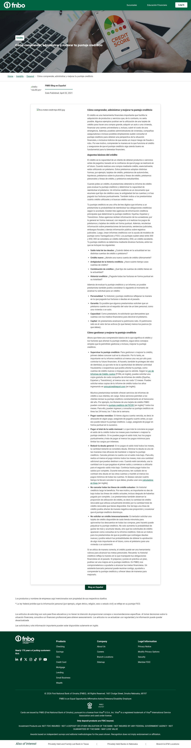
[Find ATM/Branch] (114, 5)
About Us (101, 646)
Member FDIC (144, 662)
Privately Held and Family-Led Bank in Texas (68, 744)
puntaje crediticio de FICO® (121, 405)
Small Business (63, 677)
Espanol (30, 76)
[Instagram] (30, 659)
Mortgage (60, 667)
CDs (58, 657)
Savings (60, 651)
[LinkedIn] (16, 659)
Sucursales (132, 5)
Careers (100, 651)
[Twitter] (25, 659)
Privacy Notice (144, 646)
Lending (60, 672)
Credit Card (61, 662)
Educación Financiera (157, 5)
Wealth (59, 683)
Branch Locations (105, 657)
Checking (60, 646)
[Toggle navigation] (188, 12)
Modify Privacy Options (148, 651)
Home (10, 76)
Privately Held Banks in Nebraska (122, 744)
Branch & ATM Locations (167, 744)
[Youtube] (45, 659)
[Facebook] (21, 659)
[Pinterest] (40, 659)
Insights (20, 76)
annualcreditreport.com (114, 386)
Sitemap (101, 662)
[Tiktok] (35, 659)
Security (141, 657)
